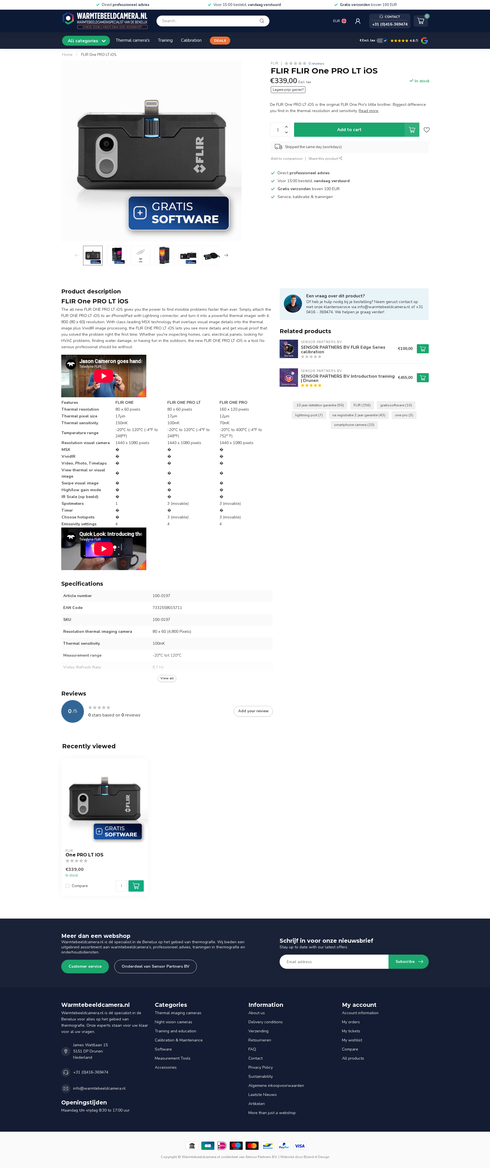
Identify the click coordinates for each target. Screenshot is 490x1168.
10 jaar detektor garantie (320, 405)
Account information (360, 1013)
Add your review (253, 711)
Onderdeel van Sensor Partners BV (155, 966)
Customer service (85, 966)
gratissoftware (396, 405)
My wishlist (352, 1040)
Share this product (324, 158)
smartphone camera (354, 424)
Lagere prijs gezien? (288, 89)
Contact (255, 1058)
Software (163, 1049)
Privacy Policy (260, 1067)
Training (165, 40)
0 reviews (316, 63)
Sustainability (260, 1076)
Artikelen (256, 1103)
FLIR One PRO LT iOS (98, 54)
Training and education (175, 1031)
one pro (404, 415)
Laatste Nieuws (262, 1094)
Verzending (258, 1031)
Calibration (191, 40)
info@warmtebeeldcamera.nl (99, 1088)
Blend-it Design (317, 1156)
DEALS (220, 40)
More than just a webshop (272, 1113)
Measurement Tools (173, 1058)
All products (353, 1058)
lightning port (309, 415)
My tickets (351, 1031)
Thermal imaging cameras (178, 1013)
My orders (351, 1022)
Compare (80, 886)
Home (67, 54)
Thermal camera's (133, 40)
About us (256, 1013)
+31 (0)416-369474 (90, 1072)
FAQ (252, 1049)
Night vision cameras (173, 1022)
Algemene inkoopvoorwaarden (276, 1085)
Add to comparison (287, 158)
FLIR (274, 63)
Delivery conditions (265, 1022)
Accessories (166, 1067)
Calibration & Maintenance (179, 1040)
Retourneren (259, 1040)
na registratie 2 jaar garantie (358, 415)
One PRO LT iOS (85, 855)
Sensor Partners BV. (262, 1156)
